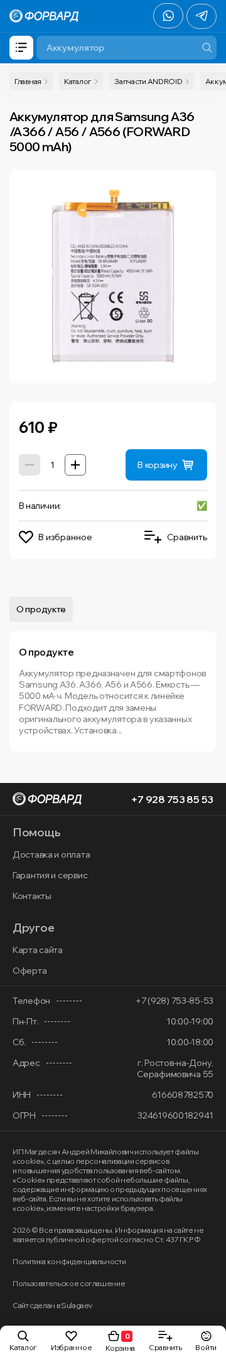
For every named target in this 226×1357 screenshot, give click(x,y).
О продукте (41, 609)
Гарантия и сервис (50, 875)
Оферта (29, 970)
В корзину (157, 465)
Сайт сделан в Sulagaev (52, 1305)
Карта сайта (38, 949)
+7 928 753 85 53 (172, 799)
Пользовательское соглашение (69, 1283)
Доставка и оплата (51, 854)
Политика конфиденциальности (69, 1261)
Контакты (32, 896)
